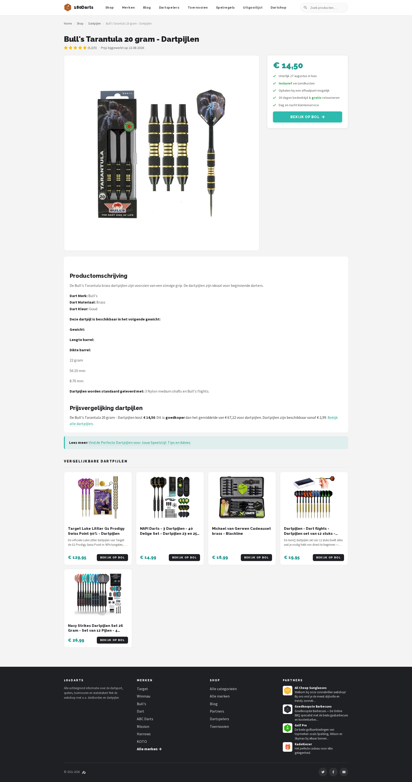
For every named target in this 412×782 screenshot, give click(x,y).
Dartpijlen (94, 23)
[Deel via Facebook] (333, 772)
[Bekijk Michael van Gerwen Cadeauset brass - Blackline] (242, 497)
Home (68, 23)
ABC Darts (145, 718)
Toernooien (198, 7)
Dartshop (278, 7)
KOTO (142, 741)
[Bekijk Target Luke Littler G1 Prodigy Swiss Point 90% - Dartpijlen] (98, 497)
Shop (109, 7)
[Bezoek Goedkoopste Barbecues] (287, 709)
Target (142, 688)
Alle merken (220, 696)
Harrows (144, 733)
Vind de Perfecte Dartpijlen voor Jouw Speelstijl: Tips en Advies (140, 442)
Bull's (141, 703)
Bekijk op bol (305, 117)
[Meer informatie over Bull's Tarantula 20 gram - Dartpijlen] (161, 153)
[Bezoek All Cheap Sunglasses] (287, 690)
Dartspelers (169, 7)
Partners (217, 711)
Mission (143, 726)
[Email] (344, 772)
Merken (128, 7)
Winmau (143, 696)
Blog (147, 7)
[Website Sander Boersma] (83, 772)
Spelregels (225, 7)
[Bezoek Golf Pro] (287, 728)
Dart (140, 711)
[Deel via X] (323, 772)
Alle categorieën (223, 688)
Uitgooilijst (253, 7)
